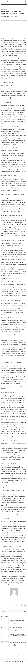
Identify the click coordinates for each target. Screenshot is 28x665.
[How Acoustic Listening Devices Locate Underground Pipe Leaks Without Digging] (5, 621)
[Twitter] (17, 605)
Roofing (4, 9)
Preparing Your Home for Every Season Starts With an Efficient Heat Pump (18, 636)
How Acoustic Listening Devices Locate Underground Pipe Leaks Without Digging (17, 620)
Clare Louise (6, 16)
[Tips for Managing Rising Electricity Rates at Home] (5, 629)
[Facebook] (13, 605)
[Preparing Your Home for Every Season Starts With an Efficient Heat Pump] (5, 636)
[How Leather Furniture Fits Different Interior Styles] (5, 644)
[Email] (25, 605)
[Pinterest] (21, 605)
